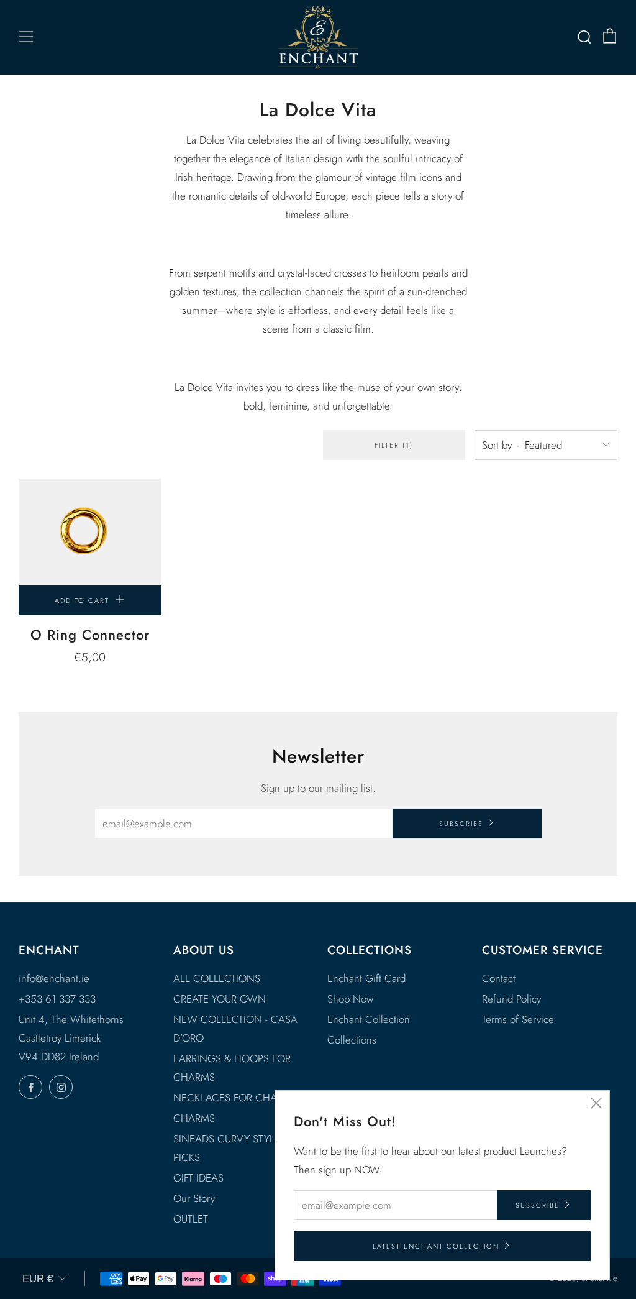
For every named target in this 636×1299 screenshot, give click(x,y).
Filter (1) (394, 445)
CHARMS (194, 1118)
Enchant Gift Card (366, 978)
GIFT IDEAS (198, 1177)
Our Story (194, 1198)
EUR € (37, 1279)
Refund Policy (511, 998)
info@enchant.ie (54, 978)
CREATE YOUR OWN (219, 998)
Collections (351, 1039)
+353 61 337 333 (57, 998)
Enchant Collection (368, 1019)
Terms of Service (518, 1019)
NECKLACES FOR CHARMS (235, 1097)
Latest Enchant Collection (436, 1246)
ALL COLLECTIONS (216, 978)
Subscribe (461, 824)
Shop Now (350, 998)
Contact (499, 978)
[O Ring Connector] (90, 532)
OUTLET (190, 1218)
